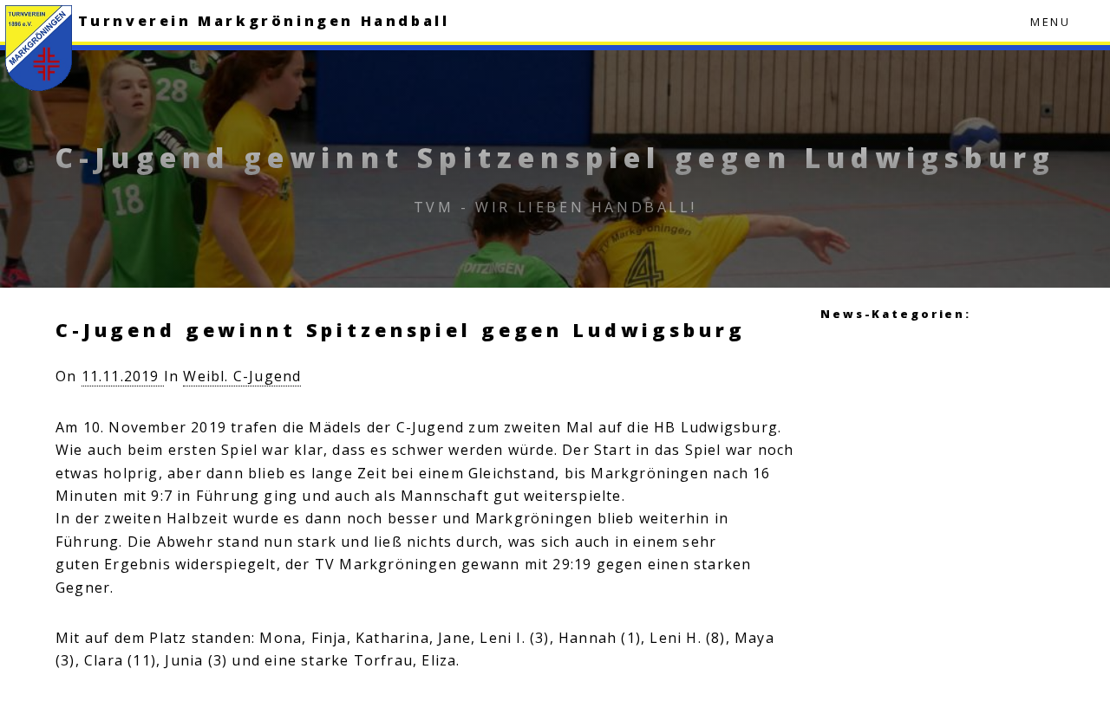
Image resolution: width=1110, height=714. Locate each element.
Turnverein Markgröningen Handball (264, 20)
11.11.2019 (123, 376)
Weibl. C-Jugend (242, 376)
